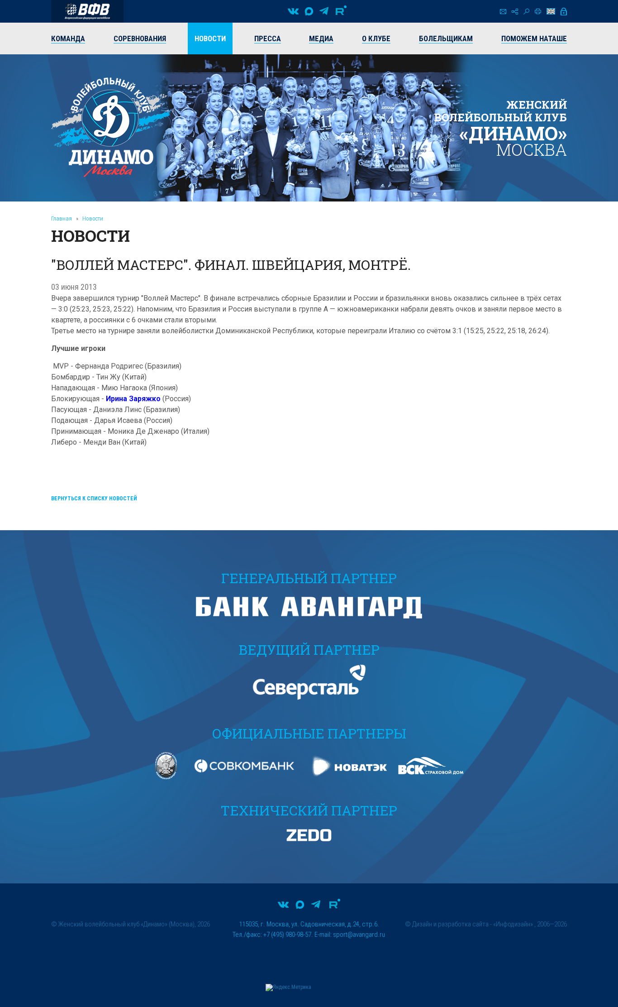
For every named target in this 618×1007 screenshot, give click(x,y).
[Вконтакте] (293, 11)
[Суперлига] (87, 11)
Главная (61, 218)
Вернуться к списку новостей (94, 498)
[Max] (309, 11)
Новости (92, 218)
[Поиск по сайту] (526, 11)
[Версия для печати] (538, 11)
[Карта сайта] (515, 11)
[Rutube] (341, 11)
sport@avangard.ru (359, 934)
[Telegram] (323, 11)
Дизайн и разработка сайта (450, 924)
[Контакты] (503, 11)
